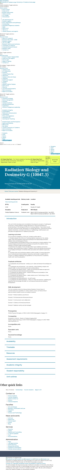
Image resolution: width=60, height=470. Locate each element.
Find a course (3, 8)
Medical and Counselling (15, 432)
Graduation (5, 105)
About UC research (7, 38)
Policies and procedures (14, 449)
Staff (3, 134)
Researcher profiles (13, 446)
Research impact (6, 41)
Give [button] (1, 52)
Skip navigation (4, 0)
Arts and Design (12, 407)
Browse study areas (7, 12)
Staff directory (12, 444)
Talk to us (5, 30)
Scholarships (5, 24)
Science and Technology (15, 412)
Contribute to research (8, 45)
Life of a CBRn (6, 42)
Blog (9, 424)
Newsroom (11, 419)
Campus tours (6, 69)
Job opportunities (13, 443)
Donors (10, 400)
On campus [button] (3, 65)
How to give (5, 59)
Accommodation (12, 436)
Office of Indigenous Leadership (11, 107)
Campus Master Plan (7, 74)
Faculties (4, 101)
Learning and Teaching (8, 119)
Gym (9, 435)
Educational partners (8, 104)
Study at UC (5, 11)
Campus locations (7, 103)
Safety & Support (7, 140)
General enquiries (13, 401)
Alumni (4, 136)
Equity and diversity (7, 123)
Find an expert (12, 421)
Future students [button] (4, 5)
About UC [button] (2, 94)
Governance (5, 114)
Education (11, 410)
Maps (3, 139)
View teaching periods (11, 202)
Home (6, 191)
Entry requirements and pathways (11, 22)
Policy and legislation (8, 116)
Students (4, 133)
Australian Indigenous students (10, 25)
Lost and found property (9, 88)
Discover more (4, 37)
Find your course (13, 191)
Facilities (4, 72)
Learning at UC (6, 117)
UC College (5, 15)
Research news (6, 48)
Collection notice (41, 463)
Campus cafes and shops (9, 77)
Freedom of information (14, 447)
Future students (12, 396)
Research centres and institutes (11, 44)
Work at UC (5, 124)
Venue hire (5, 75)
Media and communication (9, 113)
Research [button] (2, 34)
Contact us (5, 50)
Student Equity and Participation (11, 121)
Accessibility (32, 463)
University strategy (7, 98)
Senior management (7, 100)
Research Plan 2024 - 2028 (9, 39)
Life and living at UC (7, 19)
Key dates (5, 126)
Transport (5, 81)
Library (4, 137)
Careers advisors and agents (10, 31)
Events (10, 422)
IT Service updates (13, 433)
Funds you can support (8, 58)
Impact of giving (6, 61)
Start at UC (5, 28)
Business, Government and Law (16, 408)
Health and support (7, 80)
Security (4, 87)
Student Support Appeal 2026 (10, 57)
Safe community (6, 90)
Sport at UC (5, 85)
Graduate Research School (9, 47)
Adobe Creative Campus (9, 84)
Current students (29, 389)
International (5, 16)
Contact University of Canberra (11, 127)
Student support (6, 21)
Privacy (26, 463)
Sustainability (6, 111)
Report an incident (7, 91)
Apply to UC (38, 389)
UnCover (10, 418)
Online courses (6, 14)
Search (2, 144)
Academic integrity (7, 110)
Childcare (5, 78)
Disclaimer (21, 463)
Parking (4, 82)
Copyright (15, 463)
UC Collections (6, 71)
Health (10, 411)
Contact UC (9, 463)
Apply (3, 27)
